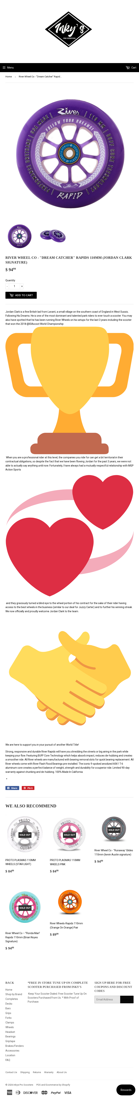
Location (10, 1055)
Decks (8, 1003)
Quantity (10, 280)
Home (8, 76)
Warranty (48, 1072)
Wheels (9, 1027)
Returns (37, 1072)
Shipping (25, 1072)
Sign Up (127, 999)
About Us (62, 1072)
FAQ (7, 1060)
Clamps (9, 1022)
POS (38, 1084)
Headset (10, 1031)
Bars (8, 1008)
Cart (133, 67)
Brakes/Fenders (14, 1045)
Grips (8, 1013)
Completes (11, 999)
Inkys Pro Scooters (23, 1084)
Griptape (10, 1041)
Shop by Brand (13, 994)
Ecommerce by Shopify (58, 1084)
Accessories (12, 1050)
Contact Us (11, 1072)
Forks (8, 1017)
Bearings (10, 1036)
